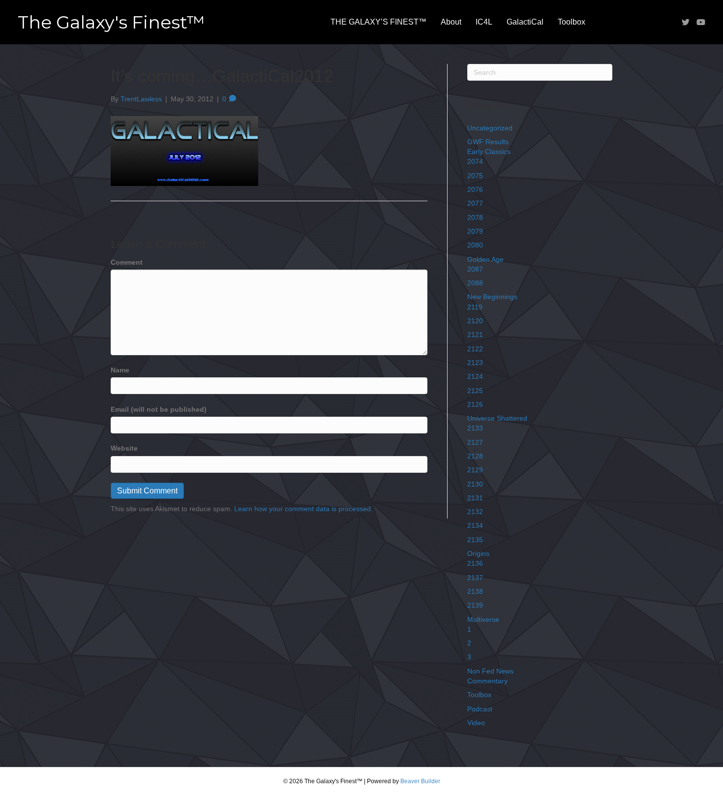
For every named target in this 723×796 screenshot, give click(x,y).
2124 (475, 376)
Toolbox (571, 22)
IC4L (484, 22)
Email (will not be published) (159, 409)
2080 (475, 245)
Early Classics (489, 151)
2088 (475, 283)
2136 (475, 563)
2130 (475, 484)
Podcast (479, 709)
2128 (475, 456)
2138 (475, 591)
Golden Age (485, 259)
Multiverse (483, 619)
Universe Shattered (497, 418)
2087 (475, 269)
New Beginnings (492, 297)
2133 (475, 428)
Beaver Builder (420, 781)
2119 (474, 307)
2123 (475, 363)
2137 (475, 578)
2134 (475, 525)
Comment (127, 262)
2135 (475, 540)
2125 (475, 391)
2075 (475, 176)
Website (124, 448)
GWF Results (488, 142)
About (451, 22)
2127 (475, 442)
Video (476, 723)
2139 (475, 605)
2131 (475, 498)
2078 (475, 217)
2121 (475, 334)
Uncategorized (489, 128)
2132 (475, 512)
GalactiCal (525, 22)
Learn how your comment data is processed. (303, 509)
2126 (475, 404)
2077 (475, 203)
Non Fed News (490, 671)
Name (120, 370)
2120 (475, 321)
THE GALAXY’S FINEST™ (378, 22)
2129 (475, 470)
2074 (475, 161)
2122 (475, 349)
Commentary (487, 681)
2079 (475, 231)
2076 (475, 189)
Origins (478, 553)
